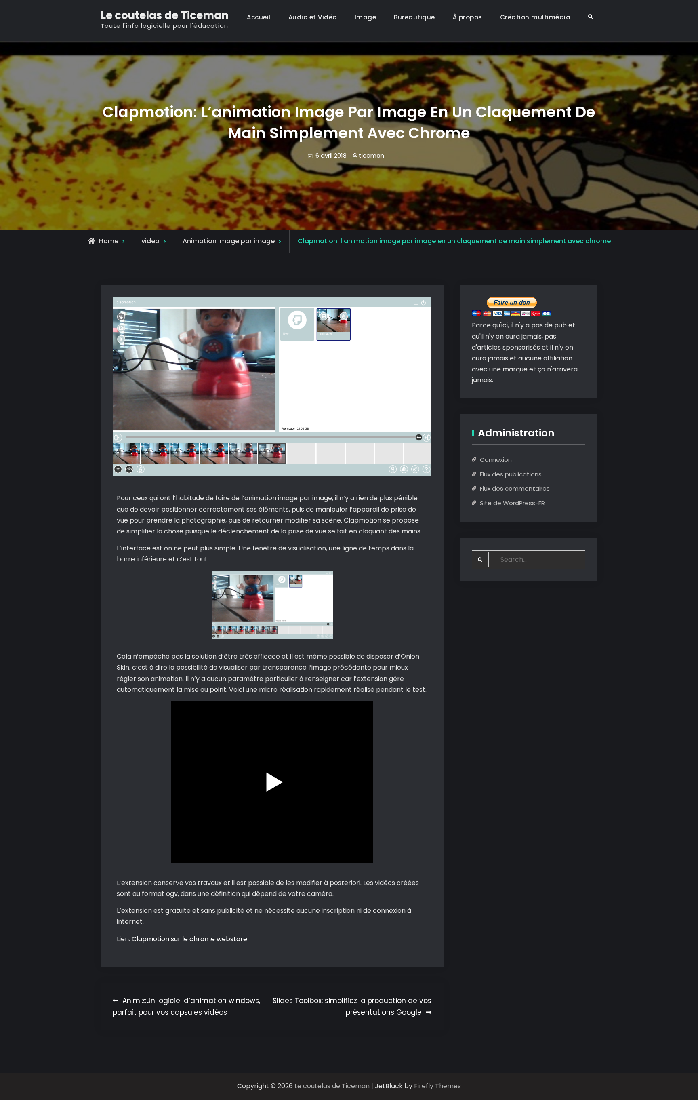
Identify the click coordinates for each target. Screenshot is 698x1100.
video (150, 241)
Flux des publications (511, 474)
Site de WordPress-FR (512, 503)
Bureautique (414, 17)
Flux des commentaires (515, 488)
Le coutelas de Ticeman (165, 15)
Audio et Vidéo (312, 17)
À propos (467, 17)
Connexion (496, 459)
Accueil (259, 17)
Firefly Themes (437, 1086)
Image (365, 17)
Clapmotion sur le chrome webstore (189, 939)
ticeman (371, 155)
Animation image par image (229, 241)
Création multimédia (535, 17)
